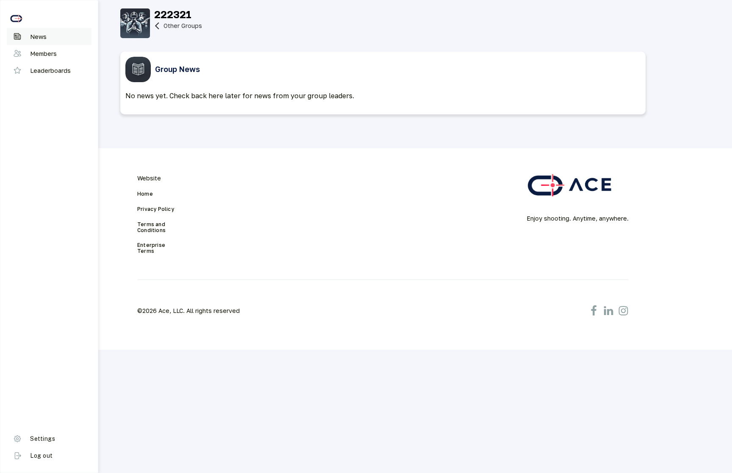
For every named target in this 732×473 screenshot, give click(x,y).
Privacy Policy (155, 209)
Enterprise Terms (151, 248)
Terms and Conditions (151, 227)
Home (145, 194)
